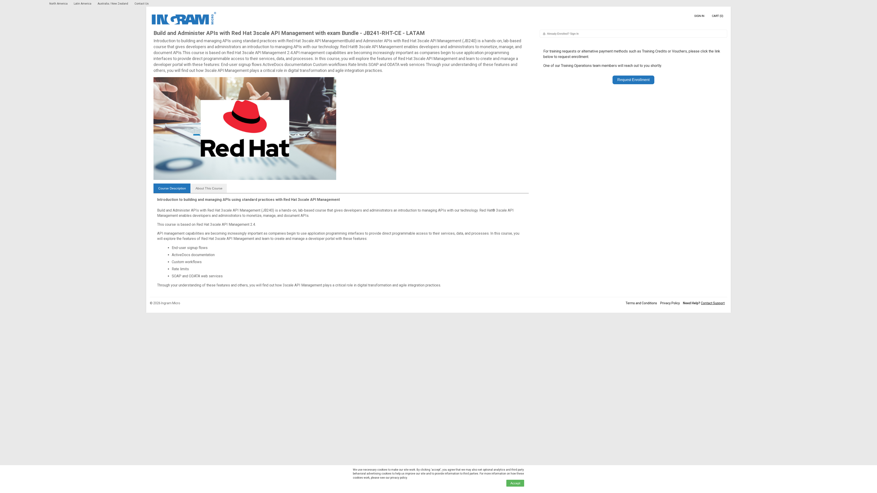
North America (58, 3)
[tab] (171, 188)
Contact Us (142, 3)
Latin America (83, 3)
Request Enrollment (633, 80)
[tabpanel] (341, 244)
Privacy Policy (670, 303)
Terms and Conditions (641, 303)
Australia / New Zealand (113, 3)
